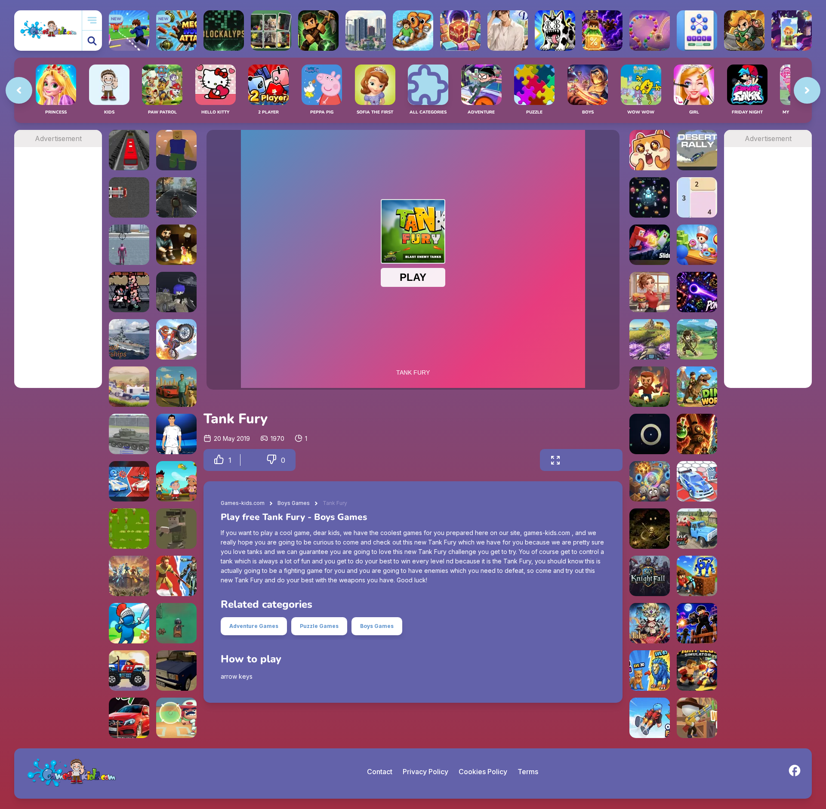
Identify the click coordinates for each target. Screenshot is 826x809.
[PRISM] (649, 434)
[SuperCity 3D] (365, 30)
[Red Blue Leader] (176, 292)
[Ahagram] (697, 30)
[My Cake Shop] (697, 245)
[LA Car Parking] (129, 718)
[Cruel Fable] (649, 528)
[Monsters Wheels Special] (129, 670)
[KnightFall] (649, 576)
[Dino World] (697, 386)
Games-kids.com (243, 503)
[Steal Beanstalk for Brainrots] (744, 30)
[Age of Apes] (176, 576)
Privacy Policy (425, 771)
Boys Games (293, 503)
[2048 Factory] (460, 30)
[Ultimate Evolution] (649, 670)
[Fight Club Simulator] (697, 670)
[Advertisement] (58, 276)
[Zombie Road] (649, 386)
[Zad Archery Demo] (697, 339)
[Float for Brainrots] (413, 30)
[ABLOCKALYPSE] (223, 30)
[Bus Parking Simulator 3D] (129, 150)
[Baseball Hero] (176, 718)
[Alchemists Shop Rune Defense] (697, 434)
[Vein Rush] (318, 30)
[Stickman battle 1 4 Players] (129, 481)
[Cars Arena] (697, 481)
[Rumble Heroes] (791, 30)
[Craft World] (176, 245)
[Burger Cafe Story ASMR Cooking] (649, 292)
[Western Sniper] (697, 718)
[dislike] (271, 460)
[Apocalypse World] (176, 197)
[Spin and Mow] (649, 339)
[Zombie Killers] (176, 623)
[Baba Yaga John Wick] (129, 292)
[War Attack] (176, 528)
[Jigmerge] (271, 30)
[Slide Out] (649, 245)
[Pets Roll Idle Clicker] (649, 150)
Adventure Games (253, 626)
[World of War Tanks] (129, 434)
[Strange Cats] (555, 30)
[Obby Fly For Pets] (649, 718)
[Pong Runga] (697, 292)
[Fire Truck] (129, 197)
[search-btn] (92, 41)
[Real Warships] (129, 339)
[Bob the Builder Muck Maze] (129, 528)
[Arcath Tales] (649, 623)
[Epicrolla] (649, 481)
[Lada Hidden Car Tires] (176, 670)
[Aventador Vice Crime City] (176, 386)
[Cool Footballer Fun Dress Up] (176, 434)
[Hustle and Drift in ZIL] (697, 528)
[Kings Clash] (129, 623)
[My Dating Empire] (507, 30)
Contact (379, 771)
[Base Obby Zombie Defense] (697, 623)
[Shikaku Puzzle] (697, 197)
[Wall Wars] (129, 576)
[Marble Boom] (649, 30)
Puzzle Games (319, 626)
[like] (219, 460)
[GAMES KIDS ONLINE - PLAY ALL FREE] (48, 30)
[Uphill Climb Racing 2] (129, 386)
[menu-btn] (92, 20)
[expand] (555, 460)
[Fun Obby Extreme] (176, 150)
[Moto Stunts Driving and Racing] (176, 339)
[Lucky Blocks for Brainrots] (602, 30)
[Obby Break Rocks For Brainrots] (697, 576)
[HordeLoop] (649, 197)
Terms (528, 771)
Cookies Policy (483, 771)
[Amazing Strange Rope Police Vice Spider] (129, 245)
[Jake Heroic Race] (176, 481)
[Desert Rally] (697, 150)
